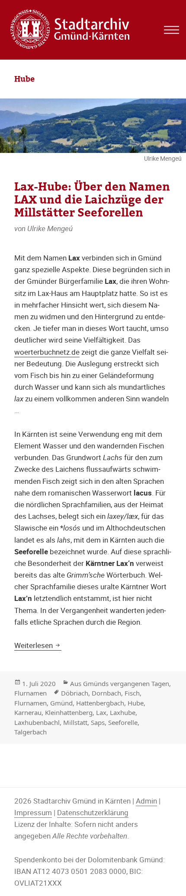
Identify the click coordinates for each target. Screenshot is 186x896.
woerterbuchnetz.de (47, 352)
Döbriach (74, 693)
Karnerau (28, 712)
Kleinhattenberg (69, 712)
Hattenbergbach (100, 703)
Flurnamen (30, 693)
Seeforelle (123, 722)
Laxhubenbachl (37, 722)
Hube (136, 703)
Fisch (132, 693)
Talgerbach (30, 732)
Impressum (33, 812)
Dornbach (106, 693)
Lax (101, 712)
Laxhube (122, 712)
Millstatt (75, 722)
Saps (98, 722)
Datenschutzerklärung (92, 812)
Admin (146, 801)
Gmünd (61, 703)
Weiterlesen (37, 645)
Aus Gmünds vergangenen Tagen (119, 683)
